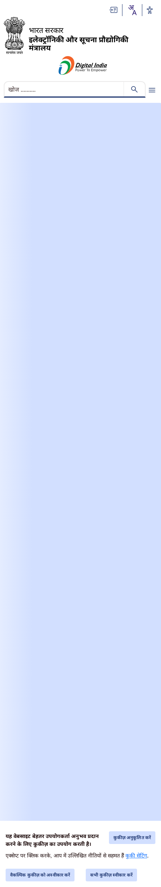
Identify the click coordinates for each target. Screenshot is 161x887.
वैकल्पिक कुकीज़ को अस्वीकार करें (40, 875)
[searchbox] (64, 89)
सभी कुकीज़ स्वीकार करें (111, 875)
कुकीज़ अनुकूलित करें (132, 837)
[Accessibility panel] (150, 10)
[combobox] (132, 10)
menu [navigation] (152, 90)
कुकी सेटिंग (136, 855)
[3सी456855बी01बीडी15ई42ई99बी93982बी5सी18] (82, 65)
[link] (114, 10)
